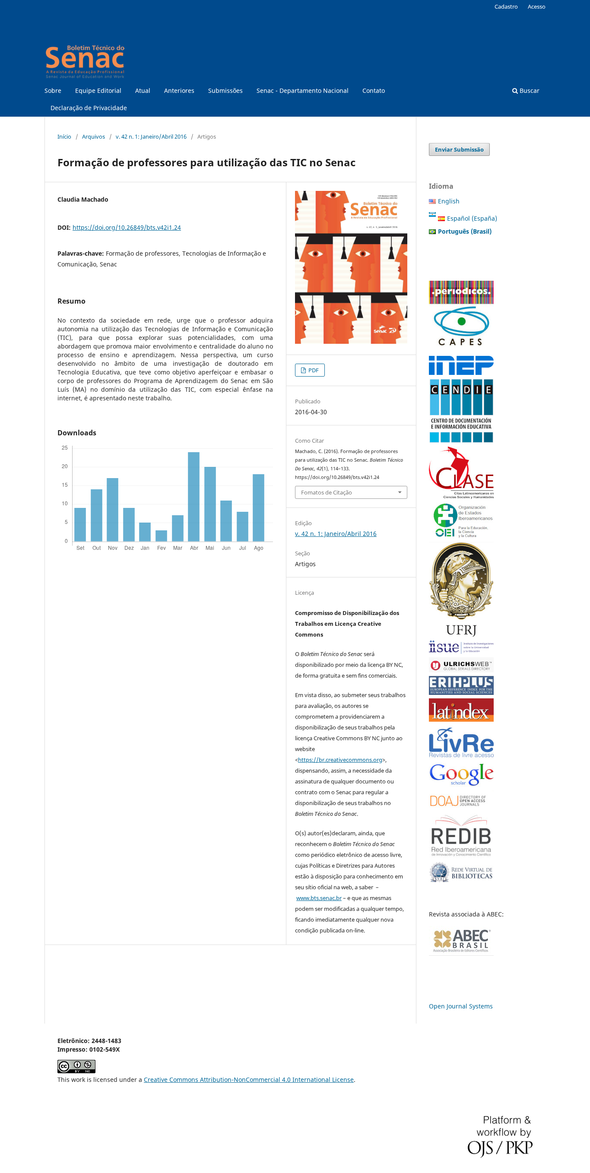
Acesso (537, 6)
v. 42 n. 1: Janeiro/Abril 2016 (151, 136)
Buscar (528, 90)
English (449, 201)
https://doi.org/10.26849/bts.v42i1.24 (127, 227)
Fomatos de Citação (326, 492)
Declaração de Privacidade (89, 108)
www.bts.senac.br (319, 898)
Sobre (52, 90)
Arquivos (93, 136)
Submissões (225, 90)
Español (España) (472, 218)
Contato (373, 90)
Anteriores (179, 90)
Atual (142, 90)
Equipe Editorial (98, 90)
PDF (313, 370)
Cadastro (506, 6)
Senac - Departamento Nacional (303, 90)
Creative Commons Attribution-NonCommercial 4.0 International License (249, 1079)
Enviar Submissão (459, 149)
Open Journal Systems (461, 1006)
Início (64, 136)
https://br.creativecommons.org (340, 760)
